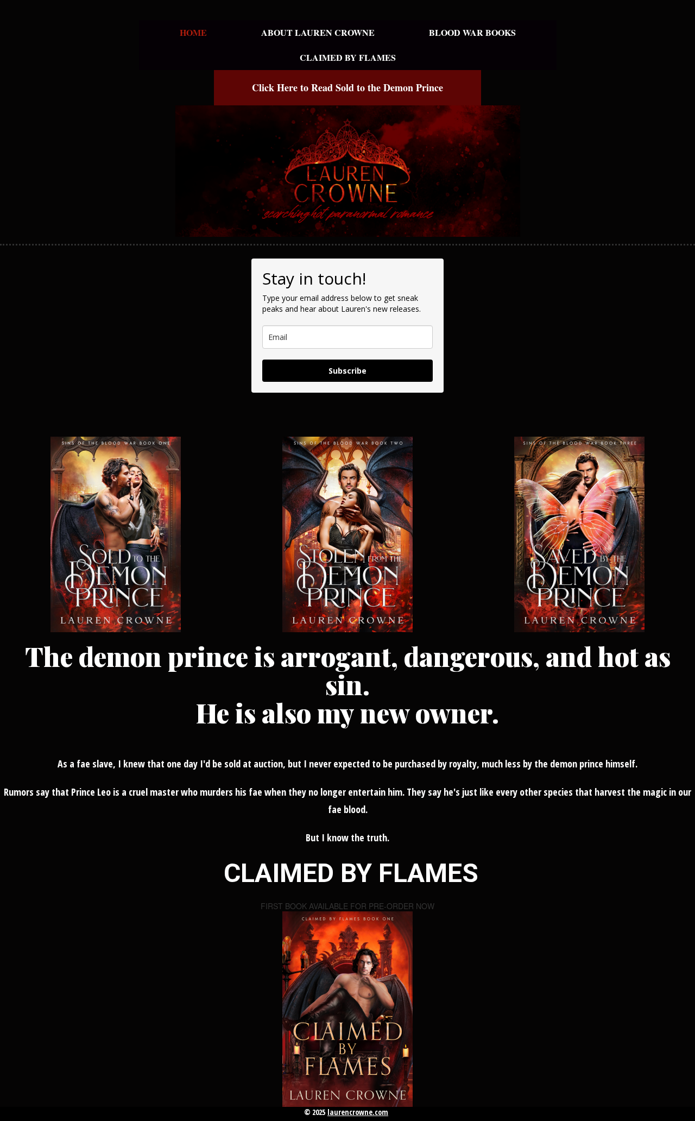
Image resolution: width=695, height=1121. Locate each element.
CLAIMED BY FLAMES (348, 57)
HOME (193, 32)
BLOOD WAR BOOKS (472, 32)
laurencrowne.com (357, 1112)
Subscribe (347, 371)
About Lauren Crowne (318, 32)
